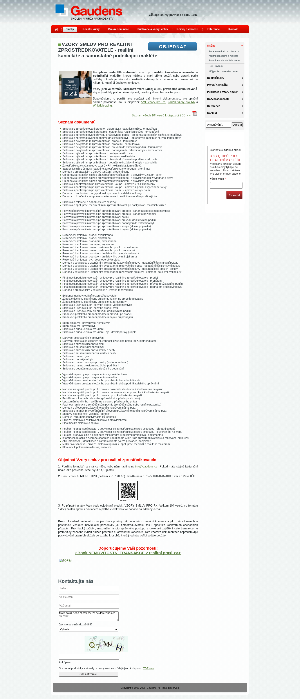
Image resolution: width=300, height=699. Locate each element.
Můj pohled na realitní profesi (224, 71)
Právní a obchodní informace (224, 60)
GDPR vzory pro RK (181, 102)
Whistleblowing (102, 105)
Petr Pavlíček (216, 66)
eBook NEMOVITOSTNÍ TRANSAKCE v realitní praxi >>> (128, 553)
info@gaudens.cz (146, 466)
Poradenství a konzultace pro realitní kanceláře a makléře (224, 53)
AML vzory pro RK (153, 102)
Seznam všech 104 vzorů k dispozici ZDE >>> (162, 115)
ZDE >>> (148, 668)
